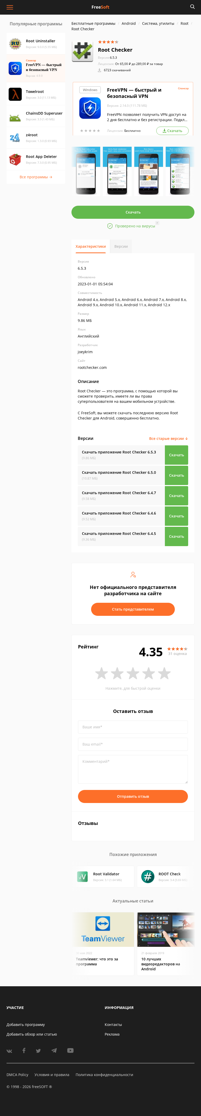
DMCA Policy (17, 1074)
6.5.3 (107, 57)
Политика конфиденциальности (104, 1074)
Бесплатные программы (93, 23)
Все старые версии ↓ (168, 438)
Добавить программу (26, 1024)
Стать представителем (133, 609)
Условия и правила (52, 1074)
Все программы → (36, 176)
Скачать (133, 212)
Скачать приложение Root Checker (119, 452)
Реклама (112, 1034)
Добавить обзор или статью (32, 1034)
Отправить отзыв (133, 796)
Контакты (113, 1024)
